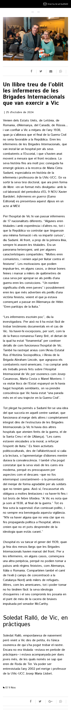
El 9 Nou (10, 688)
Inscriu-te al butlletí (58, 3)
